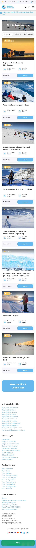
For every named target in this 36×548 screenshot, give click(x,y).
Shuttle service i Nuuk (9, 509)
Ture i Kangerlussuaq (9, 475)
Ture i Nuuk (6, 471)
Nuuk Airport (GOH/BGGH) (11, 507)
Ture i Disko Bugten (9, 478)
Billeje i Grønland (8, 455)
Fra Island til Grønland (9, 448)
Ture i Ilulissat (7, 473)
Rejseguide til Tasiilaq (9, 421)
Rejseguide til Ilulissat (9, 412)
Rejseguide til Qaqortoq (10, 417)
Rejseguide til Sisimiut (9, 419)
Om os (4, 498)
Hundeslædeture (7, 453)
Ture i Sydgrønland (8, 484)
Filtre (18, 543)
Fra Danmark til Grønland (10, 450)
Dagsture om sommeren (10, 444)
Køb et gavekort (7, 459)
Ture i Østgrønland (8, 480)
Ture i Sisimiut (7, 489)
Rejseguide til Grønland (10, 408)
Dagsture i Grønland (9, 442)
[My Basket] (29, 7)
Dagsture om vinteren (9, 446)
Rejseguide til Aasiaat (9, 414)
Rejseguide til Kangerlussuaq (12, 428)
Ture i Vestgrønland (9, 482)
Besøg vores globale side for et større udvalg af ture (18, 13)
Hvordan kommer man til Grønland (14, 500)
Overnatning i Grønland (10, 457)
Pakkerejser (6, 439)
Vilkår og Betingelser (9, 503)
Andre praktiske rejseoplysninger (13, 430)
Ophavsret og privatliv (9, 505)
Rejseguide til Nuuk (8, 410)
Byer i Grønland (7, 469)
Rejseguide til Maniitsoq (10, 426)
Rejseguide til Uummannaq (11, 423)
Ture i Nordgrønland (9, 487)
